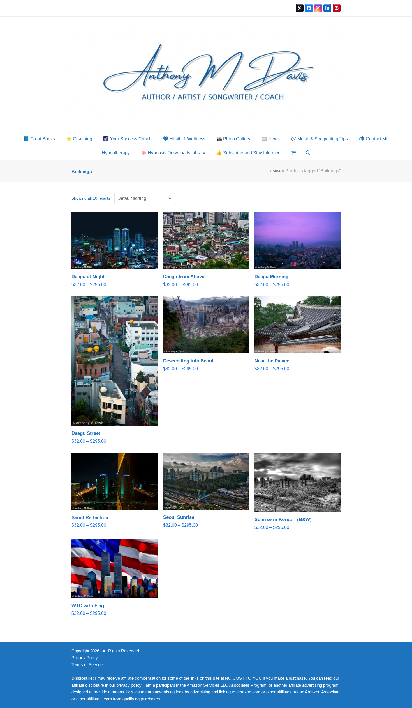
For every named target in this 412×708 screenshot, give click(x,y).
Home (275, 171)
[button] (293, 153)
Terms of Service (87, 665)
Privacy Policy (84, 658)
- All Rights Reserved (119, 651)
